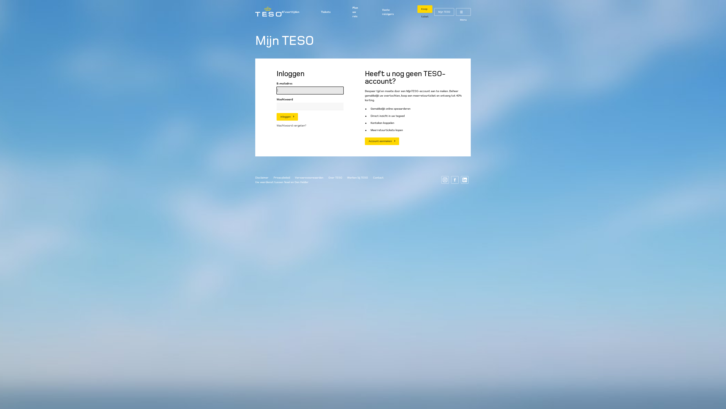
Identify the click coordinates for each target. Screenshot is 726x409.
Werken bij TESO (357, 177)
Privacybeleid (282, 177)
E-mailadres (284, 83)
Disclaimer (261, 177)
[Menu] (463, 12)
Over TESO (335, 177)
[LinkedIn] (464, 180)
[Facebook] (455, 180)
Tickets (326, 11)
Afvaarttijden (290, 11)
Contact (378, 177)
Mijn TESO (444, 11)
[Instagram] (445, 180)
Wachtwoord (285, 99)
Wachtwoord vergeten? (291, 125)
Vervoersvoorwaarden (309, 177)
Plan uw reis (355, 12)
